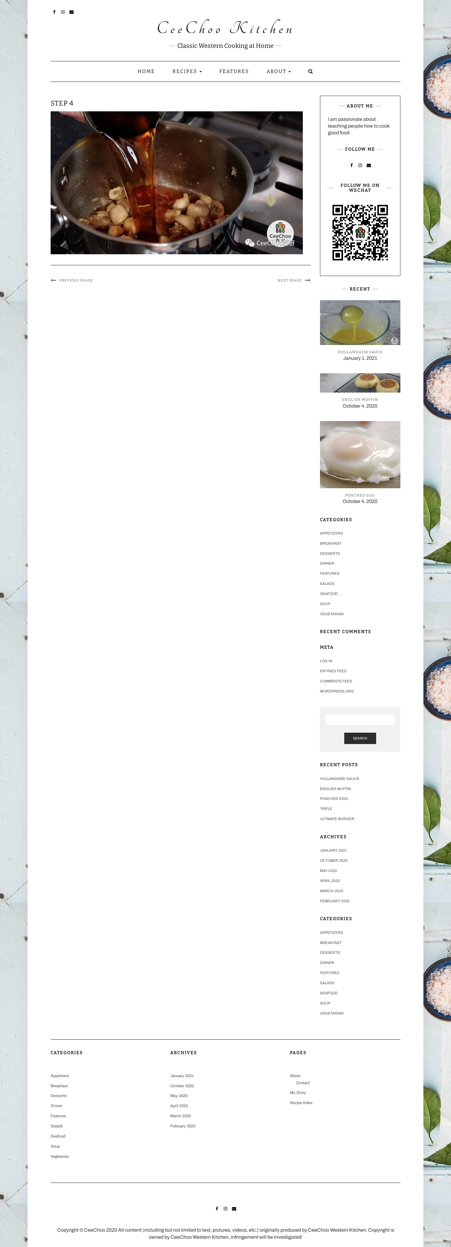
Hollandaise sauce (339, 779)
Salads (327, 583)
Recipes (185, 71)
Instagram (63, 11)
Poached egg (334, 798)
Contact (303, 1083)
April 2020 (330, 881)
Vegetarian (332, 614)
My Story (298, 1093)
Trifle (326, 809)
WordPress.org (337, 691)
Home (146, 71)
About (277, 71)
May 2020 (328, 871)
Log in (326, 661)
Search (360, 738)
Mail (71, 11)
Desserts (330, 553)
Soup (325, 604)
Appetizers (331, 533)
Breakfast (330, 543)
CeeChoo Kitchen (225, 29)
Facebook (54, 11)
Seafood (329, 594)
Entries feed (333, 671)
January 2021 (333, 850)
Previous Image (76, 280)
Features (234, 71)
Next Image (290, 280)
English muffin (335, 789)
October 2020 (334, 860)
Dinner (327, 563)
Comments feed (336, 681)
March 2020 (331, 891)
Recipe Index (301, 1103)
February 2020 (334, 901)
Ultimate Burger (337, 819)
